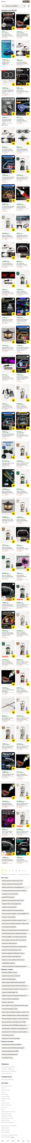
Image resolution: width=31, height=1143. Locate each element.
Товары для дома (5, 1098)
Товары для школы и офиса (8, 1111)
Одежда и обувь (5, 1096)
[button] (29, 6)
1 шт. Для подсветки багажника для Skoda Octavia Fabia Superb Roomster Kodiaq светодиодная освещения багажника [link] (22, 62)
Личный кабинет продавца (8, 1067)
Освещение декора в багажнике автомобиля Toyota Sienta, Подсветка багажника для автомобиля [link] (8, 860)
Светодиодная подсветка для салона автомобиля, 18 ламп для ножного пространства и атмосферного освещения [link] (8, 292)
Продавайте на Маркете (7, 1069)
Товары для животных (6, 1115)
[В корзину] (13, 28)
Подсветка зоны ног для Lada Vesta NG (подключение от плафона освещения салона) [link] (8, 463)
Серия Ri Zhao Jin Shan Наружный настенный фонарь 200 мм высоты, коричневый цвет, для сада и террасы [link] (8, 520)
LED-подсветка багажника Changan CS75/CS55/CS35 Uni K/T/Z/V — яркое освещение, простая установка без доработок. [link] (7, 34)
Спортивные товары (6, 1113)
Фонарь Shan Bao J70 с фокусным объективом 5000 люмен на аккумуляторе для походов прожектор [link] (22, 34)
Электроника (4, 1094)
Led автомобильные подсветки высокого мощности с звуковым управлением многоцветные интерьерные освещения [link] (8, 406)
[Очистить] (25, 6)
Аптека (3, 1100)
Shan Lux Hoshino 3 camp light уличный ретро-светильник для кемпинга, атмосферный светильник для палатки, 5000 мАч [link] (23, 463)
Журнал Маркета (5, 1132)
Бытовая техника (5, 1090)
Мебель (3, 1088)
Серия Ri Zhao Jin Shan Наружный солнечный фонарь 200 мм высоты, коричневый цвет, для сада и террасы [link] (8, 348)
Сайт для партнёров (6, 1073)
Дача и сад (4, 1107)
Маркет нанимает (5, 1130)
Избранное (18, 1141)
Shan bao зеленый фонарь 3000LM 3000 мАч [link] (22, 774)
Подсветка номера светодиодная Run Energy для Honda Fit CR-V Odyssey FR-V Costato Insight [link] (8, 120)
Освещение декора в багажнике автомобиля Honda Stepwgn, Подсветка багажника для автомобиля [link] (8, 605)
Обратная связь (5, 1127)
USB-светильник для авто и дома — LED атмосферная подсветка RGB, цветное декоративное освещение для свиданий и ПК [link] (8, 832)
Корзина (23, 1141)
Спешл (7, 1141)
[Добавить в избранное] (13, 14)
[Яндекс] (13, 1137)
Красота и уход (5, 1103)
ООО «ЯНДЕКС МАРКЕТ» (11, 1135)
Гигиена (3, 1092)
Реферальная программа (7, 1079)
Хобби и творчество (6, 1105)
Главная (2, 1141)
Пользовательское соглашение (9, 1125)
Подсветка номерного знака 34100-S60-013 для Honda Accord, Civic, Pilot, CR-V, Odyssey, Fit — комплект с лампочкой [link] (23, 149)
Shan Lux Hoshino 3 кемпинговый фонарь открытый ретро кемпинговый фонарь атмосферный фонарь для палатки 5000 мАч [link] (7, 236)
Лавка (13, 1141)
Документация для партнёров (8, 1071)
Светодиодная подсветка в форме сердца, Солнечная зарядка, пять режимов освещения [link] (22, 120)
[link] (12, 880)
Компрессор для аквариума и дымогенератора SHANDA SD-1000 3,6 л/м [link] (8, 62)
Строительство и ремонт (7, 1118)
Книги (2, 1109)
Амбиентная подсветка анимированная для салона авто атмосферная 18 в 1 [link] (22, 320)
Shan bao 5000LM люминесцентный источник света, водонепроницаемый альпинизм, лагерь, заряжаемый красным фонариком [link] (22, 207)
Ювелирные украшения (7, 1122)
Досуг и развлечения (6, 1085)
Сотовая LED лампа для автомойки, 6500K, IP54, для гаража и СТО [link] (8, 90)
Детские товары (5, 1120)
